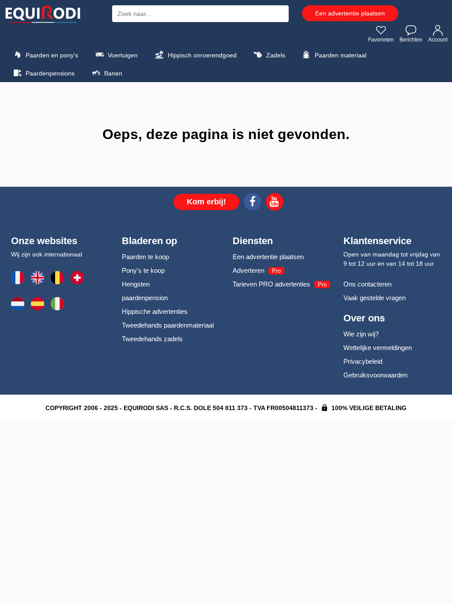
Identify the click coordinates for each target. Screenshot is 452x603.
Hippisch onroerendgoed (201, 55)
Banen (112, 73)
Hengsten (136, 284)
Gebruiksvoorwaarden (375, 375)
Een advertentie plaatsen (350, 13)
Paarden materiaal (339, 55)
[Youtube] (274, 203)
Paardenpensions (49, 73)
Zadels (274, 55)
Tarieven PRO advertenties (271, 284)
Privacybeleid (362, 361)
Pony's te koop (143, 270)
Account (438, 40)
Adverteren (248, 270)
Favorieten (381, 40)
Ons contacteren (367, 284)
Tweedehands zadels (152, 339)
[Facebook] (252, 203)
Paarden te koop (145, 256)
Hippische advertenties (155, 311)
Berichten (410, 40)
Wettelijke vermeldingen (377, 347)
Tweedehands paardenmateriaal (168, 325)
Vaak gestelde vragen (374, 298)
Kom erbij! (206, 201)
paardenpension (145, 298)
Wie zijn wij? (361, 334)
